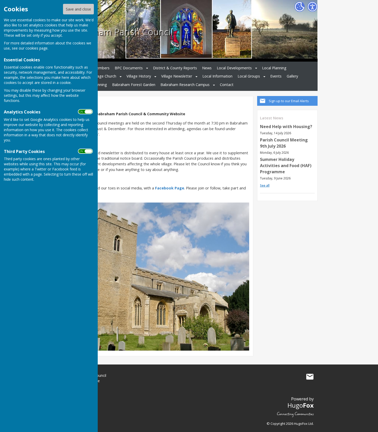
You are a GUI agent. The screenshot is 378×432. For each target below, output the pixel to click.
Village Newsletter (176, 76)
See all (264, 185)
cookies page (36, 48)
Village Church (104, 76)
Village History (139, 76)
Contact (226, 84)
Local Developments (234, 67)
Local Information (217, 76)
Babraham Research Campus (185, 84)
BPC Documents (129, 67)
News (207, 67)
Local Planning (274, 67)
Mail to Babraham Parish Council (310, 376)
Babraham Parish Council (120, 31)
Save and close (78, 9)
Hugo (300, 405)
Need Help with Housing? (286, 126)
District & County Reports (175, 67)
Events (276, 76)
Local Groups (249, 76)
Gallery (292, 76)
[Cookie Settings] (299, 7)
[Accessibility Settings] (312, 7)
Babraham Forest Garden (133, 84)
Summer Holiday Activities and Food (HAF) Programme (285, 166)
